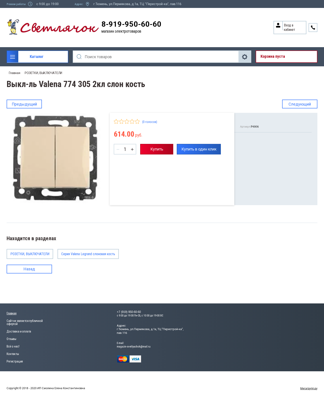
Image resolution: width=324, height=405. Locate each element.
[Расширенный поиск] (245, 56)
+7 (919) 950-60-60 (129, 312)
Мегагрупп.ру (308, 388)
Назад (29, 269)
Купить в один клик (198, 149)
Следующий (300, 104)
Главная (14, 73)
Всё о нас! (13, 346)
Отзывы (11, 338)
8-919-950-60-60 (131, 24)
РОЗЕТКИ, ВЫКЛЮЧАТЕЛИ (43, 73)
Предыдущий (24, 104)
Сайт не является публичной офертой (25, 322)
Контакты (13, 353)
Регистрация (15, 361)
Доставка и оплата (19, 331)
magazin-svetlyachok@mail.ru (134, 346)
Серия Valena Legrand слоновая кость (88, 254)
